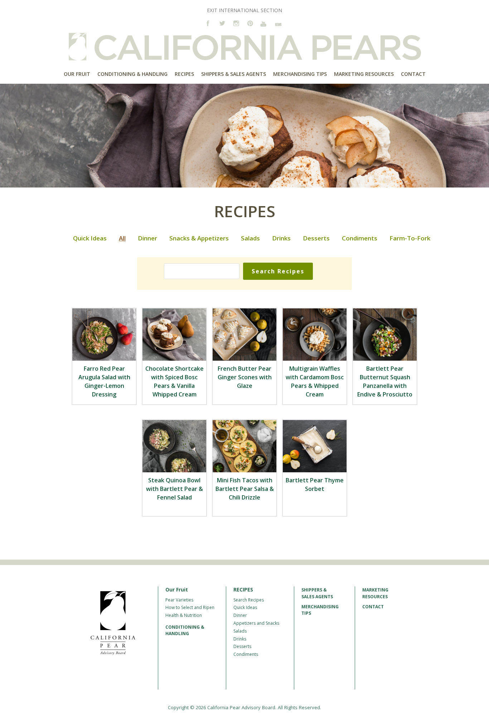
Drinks (281, 238)
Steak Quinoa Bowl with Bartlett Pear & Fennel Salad (174, 488)
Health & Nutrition (183, 615)
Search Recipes (248, 600)
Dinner (147, 238)
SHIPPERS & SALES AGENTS (317, 593)
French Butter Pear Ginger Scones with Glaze (245, 377)
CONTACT (373, 607)
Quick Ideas (90, 238)
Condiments (359, 238)
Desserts (316, 238)
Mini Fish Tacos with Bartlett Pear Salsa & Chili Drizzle (245, 488)
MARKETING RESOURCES (375, 593)
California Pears (244, 46)
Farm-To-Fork (409, 238)
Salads (250, 238)
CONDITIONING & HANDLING (184, 630)
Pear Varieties (179, 600)
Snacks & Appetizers (199, 238)
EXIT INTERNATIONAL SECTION (244, 10)
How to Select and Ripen (189, 607)
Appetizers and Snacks (256, 623)
